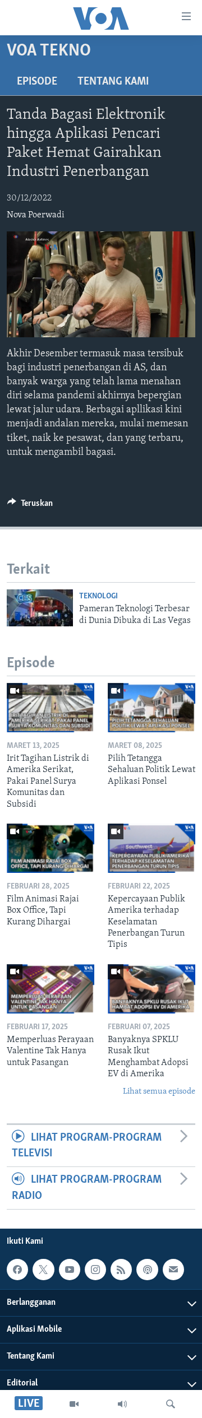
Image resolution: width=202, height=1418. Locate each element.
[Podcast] (147, 1269)
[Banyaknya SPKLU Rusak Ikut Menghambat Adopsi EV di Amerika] (151, 988)
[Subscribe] (173, 1269)
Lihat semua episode (159, 1091)
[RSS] (121, 1269)
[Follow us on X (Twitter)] (43, 1269)
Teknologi (98, 596)
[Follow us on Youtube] (69, 1269)
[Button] (30, 506)
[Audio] (122, 1404)
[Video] (74, 1404)
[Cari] (170, 1404)
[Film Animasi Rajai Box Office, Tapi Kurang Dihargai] (50, 848)
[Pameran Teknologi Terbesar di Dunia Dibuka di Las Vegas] (40, 607)
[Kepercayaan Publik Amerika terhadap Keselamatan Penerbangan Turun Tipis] (151, 848)
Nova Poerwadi (36, 215)
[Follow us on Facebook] (17, 1269)
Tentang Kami (113, 81)
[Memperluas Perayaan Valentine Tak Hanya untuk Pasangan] (50, 988)
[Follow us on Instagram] (95, 1269)
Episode (37, 81)
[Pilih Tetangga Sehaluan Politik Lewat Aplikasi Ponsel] (151, 707)
